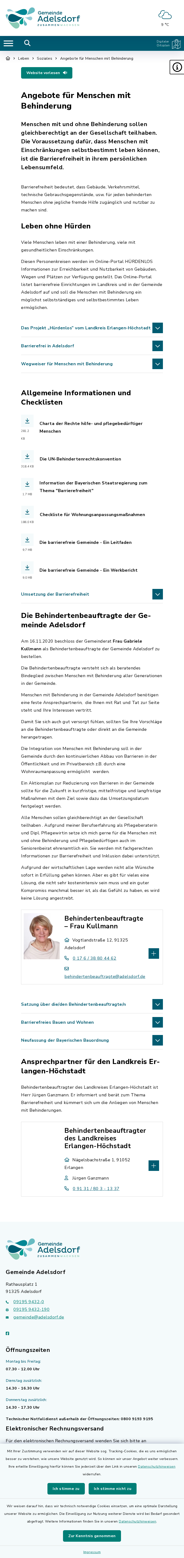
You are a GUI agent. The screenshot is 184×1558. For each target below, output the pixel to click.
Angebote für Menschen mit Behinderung (96, 58)
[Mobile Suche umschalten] (27, 43)
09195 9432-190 (31, 1309)
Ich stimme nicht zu (113, 1488)
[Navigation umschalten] (8, 43)
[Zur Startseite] (8, 58)
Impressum (92, 1552)
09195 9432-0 (28, 1302)
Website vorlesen (43, 73)
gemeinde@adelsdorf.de (38, 1317)
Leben (23, 58)
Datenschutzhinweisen (156, 1466)
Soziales (44, 58)
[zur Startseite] (43, 18)
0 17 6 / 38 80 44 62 (94, 958)
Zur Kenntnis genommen (92, 1536)
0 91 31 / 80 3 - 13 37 (96, 1189)
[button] (177, 67)
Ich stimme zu (66, 1488)
